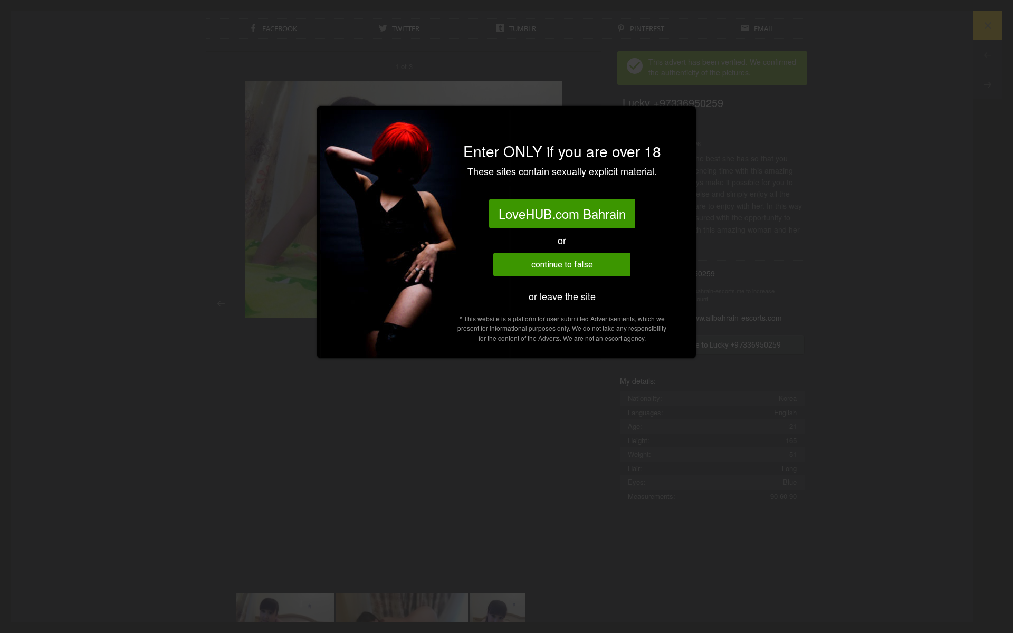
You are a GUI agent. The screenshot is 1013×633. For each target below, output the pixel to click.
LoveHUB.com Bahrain (562, 213)
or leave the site (562, 296)
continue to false (562, 265)
